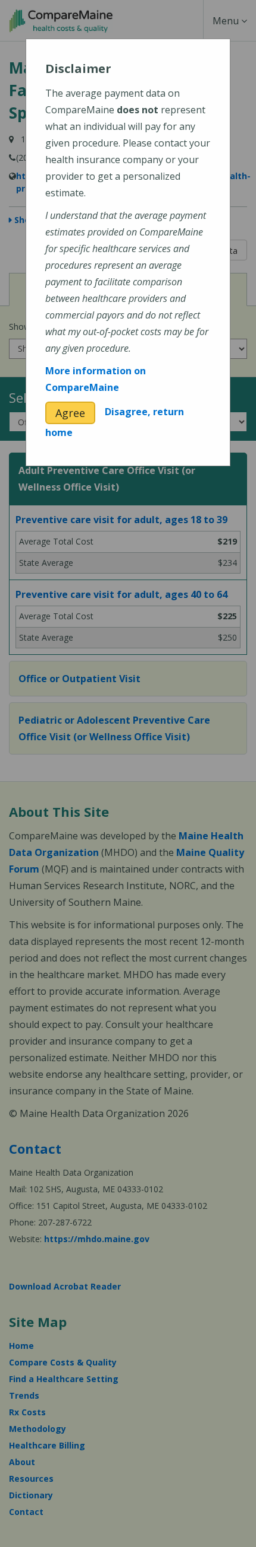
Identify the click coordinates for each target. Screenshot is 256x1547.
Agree (70, 413)
